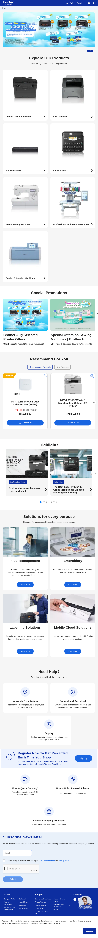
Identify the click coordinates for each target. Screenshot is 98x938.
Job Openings (23, 908)
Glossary (56, 909)
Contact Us (22, 905)
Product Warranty (40, 902)
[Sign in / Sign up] (66, 3)
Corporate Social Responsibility (9, 908)
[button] (25, 116)
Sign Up (83, 758)
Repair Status (39, 908)
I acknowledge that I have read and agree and (39, 861)
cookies (11, 921)
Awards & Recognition (8, 903)
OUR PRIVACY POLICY (51, 923)
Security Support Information (59, 905)
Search (89, 3)
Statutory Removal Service (59, 900)
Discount (9, 376)
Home (4, 8)
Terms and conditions (47, 861)
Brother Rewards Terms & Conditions (45, 764)
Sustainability (23, 899)
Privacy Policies (64, 861)
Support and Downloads (43, 899)
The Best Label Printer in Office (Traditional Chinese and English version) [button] (24, 490)
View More (25, 585)
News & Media (23, 902)
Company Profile (9, 899)
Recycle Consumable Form (42, 912)
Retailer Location (40, 905)
